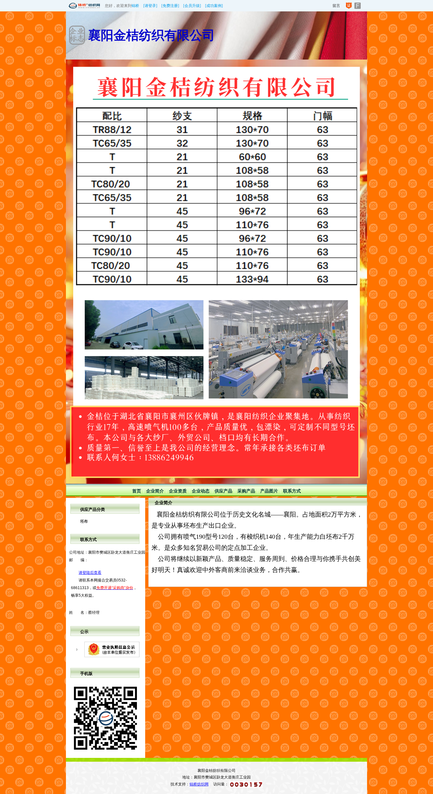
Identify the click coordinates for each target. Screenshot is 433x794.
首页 (136, 491)
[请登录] (150, 5)
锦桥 (135, 5)
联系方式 (292, 491)
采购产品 (246, 491)
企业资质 (178, 491)
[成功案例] (214, 5)
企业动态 (201, 491)
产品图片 (269, 491)
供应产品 (223, 491)
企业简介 (155, 491)
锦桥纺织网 (199, 784)
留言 (336, 5)
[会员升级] (192, 5)
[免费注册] (170, 5)
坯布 (84, 521)
